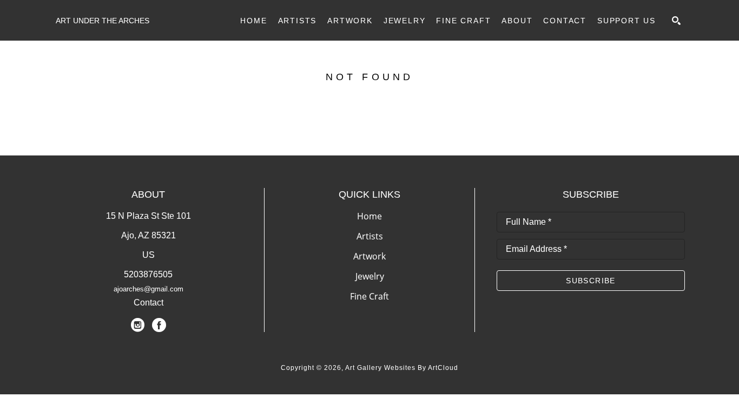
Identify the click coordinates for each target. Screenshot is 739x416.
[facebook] (159, 325)
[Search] (676, 20)
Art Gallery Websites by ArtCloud (401, 368)
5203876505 (148, 274)
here (422, 129)
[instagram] (137, 325)
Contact (148, 302)
